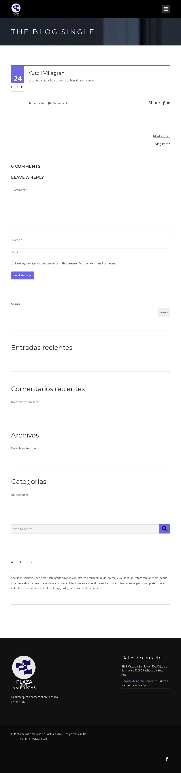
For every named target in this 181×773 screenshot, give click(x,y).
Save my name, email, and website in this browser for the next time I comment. (66, 263)
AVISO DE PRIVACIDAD (33, 739)
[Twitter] (168, 103)
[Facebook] (164, 103)
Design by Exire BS (75, 734)
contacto (38, 103)
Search (15, 304)
